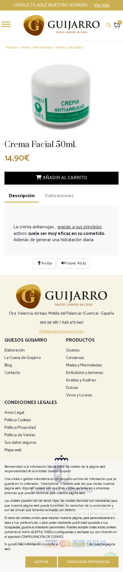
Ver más (102, 5)
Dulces (72, 387)
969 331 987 (49, 322)
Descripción (22, 196)
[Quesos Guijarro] (61, 25)
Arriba (46, 263)
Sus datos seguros (20, 442)
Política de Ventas (19, 435)
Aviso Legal (14, 412)
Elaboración (14, 350)
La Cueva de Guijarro (22, 357)
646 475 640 (72, 322)
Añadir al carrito (64, 178)
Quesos (72, 350)
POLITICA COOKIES (73, 544)
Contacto (12, 372)
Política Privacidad (20, 427)
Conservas (75, 357)
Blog (8, 365)
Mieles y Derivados (69, 47)
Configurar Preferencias (88, 562)
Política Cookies (17, 420)
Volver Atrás (75, 263)
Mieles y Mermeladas (37, 47)
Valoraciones (59, 196)
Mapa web (12, 450)
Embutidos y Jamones (84, 372)
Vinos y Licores (79, 395)
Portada (12, 47)
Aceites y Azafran (81, 380)
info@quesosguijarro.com (61, 331)
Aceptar (41, 562)
